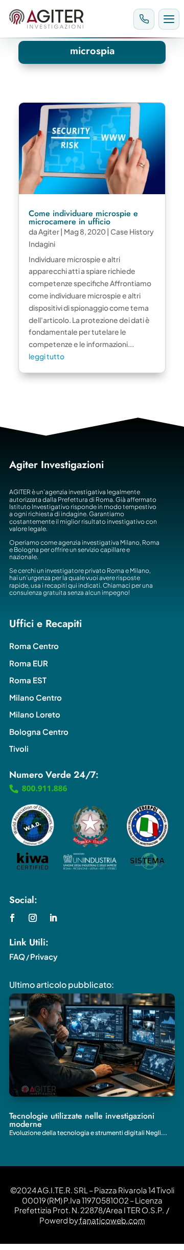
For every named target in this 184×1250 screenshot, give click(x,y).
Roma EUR (28, 663)
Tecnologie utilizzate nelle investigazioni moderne (81, 1120)
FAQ (17, 956)
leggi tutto (46, 356)
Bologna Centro (38, 731)
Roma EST (28, 680)
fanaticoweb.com (112, 1220)
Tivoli (19, 748)
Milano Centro (35, 697)
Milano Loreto (34, 714)
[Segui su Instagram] (33, 918)
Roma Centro (34, 646)
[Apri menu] (168, 19)
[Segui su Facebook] (12, 918)
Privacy (44, 956)
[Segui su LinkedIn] (53, 918)
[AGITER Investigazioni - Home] (67, 19)
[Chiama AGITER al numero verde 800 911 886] (143, 19)
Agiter (48, 231)
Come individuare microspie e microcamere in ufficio (83, 217)
